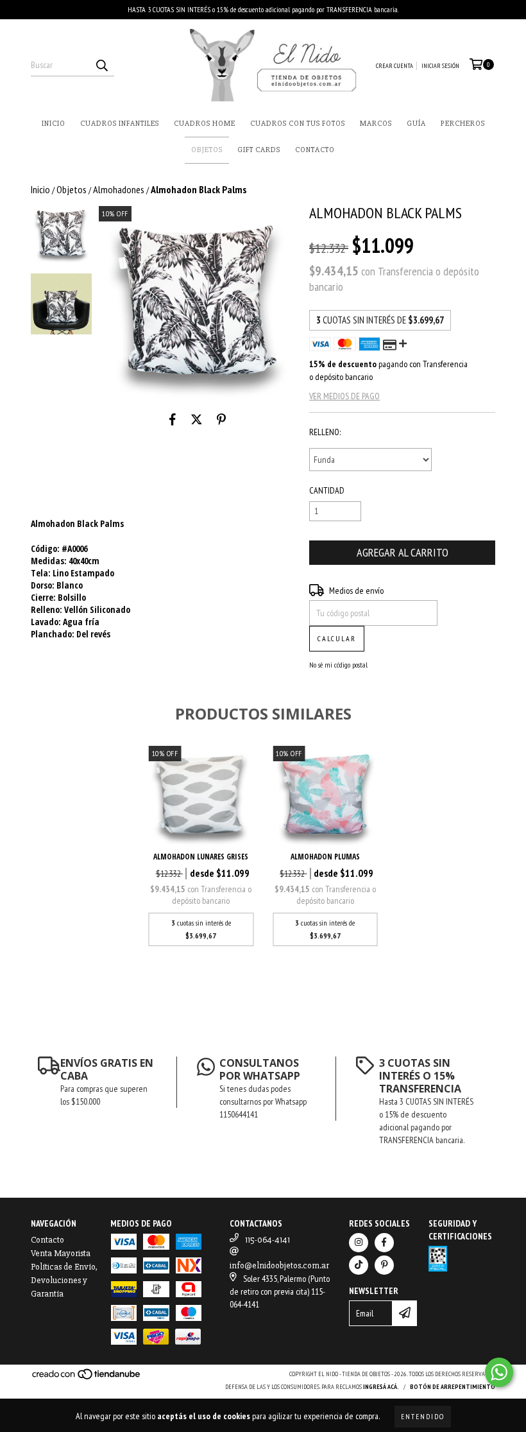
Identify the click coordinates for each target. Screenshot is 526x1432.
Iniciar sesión (440, 66)
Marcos (376, 123)
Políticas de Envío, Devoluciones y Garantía (64, 1280)
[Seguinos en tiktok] (358, 1265)
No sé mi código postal (338, 664)
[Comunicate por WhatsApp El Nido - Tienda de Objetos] (499, 1372)
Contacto (315, 150)
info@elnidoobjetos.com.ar (279, 1265)
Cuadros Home (204, 123)
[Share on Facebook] (172, 419)
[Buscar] (101, 64)
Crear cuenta (394, 66)
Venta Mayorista (60, 1253)
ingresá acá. (381, 1387)
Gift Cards (258, 150)
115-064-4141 (267, 1239)
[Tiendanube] (87, 1378)
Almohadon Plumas (325, 856)
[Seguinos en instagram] (358, 1242)
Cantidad (326, 490)
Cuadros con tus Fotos (297, 123)
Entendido (423, 1416)
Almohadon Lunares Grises (200, 856)
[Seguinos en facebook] (384, 1242)
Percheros (463, 123)
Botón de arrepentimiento (452, 1387)
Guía (416, 123)
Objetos (207, 150)
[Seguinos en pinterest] (384, 1265)
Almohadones (118, 189)
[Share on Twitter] (197, 419)
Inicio (53, 123)
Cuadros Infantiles (119, 123)
